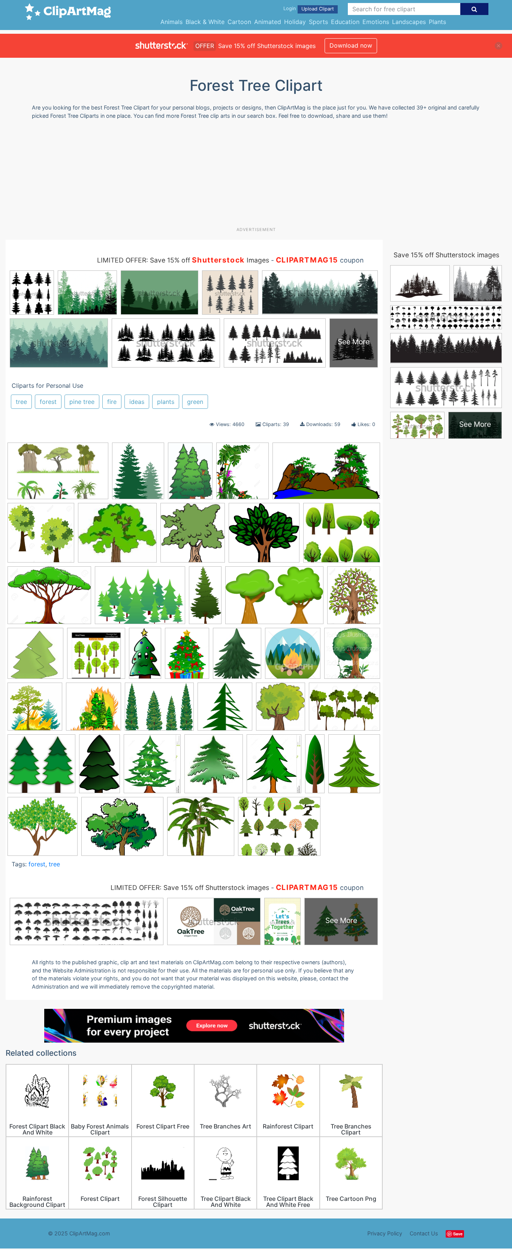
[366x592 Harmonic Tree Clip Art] (99, 767)
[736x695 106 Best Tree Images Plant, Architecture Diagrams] (264, 536)
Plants (437, 22)
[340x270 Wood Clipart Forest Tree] (279, 829)
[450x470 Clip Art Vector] (292, 656)
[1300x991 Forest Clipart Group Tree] (344, 710)
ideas (136, 401)
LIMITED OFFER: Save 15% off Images (183, 260)
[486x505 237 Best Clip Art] (35, 657)
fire (112, 401)
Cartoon (239, 22)
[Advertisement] (256, 176)
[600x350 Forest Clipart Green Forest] (326, 474)
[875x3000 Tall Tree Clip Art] (314, 767)
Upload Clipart (317, 9)
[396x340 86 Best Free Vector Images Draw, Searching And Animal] (342, 536)
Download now (350, 45)
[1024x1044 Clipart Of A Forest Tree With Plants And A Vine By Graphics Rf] (352, 656)
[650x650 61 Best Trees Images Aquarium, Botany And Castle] (96, 657)
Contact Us (424, 1233)
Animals (171, 22)
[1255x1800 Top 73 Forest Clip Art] (190, 474)
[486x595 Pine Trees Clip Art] (138, 474)
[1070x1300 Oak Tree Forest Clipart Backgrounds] (354, 598)
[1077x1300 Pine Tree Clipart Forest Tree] (274, 767)
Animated (267, 22)
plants (165, 401)
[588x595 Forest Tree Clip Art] (225, 710)
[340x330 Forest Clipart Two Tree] (41, 767)
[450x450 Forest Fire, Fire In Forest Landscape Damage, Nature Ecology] (93, 710)
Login (289, 8)
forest (48, 401)
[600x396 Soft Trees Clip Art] (274, 599)
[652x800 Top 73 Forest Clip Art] (354, 766)
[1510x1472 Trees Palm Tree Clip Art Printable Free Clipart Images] (201, 829)
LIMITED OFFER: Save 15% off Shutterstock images (190, 887)
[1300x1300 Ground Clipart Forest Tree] (41, 536)
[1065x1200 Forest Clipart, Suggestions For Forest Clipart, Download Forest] (280, 710)
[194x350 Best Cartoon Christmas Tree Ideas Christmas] (145, 656)
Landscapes (409, 22)
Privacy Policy (384, 1233)
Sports (318, 22)
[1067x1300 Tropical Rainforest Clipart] (242, 474)
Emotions (375, 22)
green (195, 401)
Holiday (295, 22)
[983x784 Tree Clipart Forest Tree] (122, 829)
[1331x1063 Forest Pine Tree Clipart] (159, 710)
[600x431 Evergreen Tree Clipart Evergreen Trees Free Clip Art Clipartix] (140, 599)
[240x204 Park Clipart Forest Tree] (117, 536)
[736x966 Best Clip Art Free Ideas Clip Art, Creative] (187, 656)
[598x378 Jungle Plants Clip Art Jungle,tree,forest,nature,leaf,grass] (58, 474)
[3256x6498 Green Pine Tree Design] (205, 598)
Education (345, 22)
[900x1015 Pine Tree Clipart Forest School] (214, 767)
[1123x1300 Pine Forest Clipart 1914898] (152, 767)
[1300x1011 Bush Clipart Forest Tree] (49, 599)
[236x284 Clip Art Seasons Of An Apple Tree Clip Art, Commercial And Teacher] (237, 657)
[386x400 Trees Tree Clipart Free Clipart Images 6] (193, 536)
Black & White (205, 22)
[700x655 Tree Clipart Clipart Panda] (42, 829)
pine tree (81, 401)
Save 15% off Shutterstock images (446, 255)
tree (21, 401)
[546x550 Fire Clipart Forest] (35, 710)
